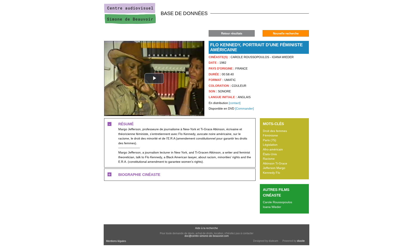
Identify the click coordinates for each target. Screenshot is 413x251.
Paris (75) (269, 140)
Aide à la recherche (206, 228)
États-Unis (270, 154)
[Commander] (244, 108)
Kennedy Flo (271, 172)
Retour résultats (231, 33)
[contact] (234, 103)
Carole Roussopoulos (277, 202)
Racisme (269, 158)
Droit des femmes (275, 131)
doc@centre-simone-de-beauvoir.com (207, 236)
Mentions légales (116, 241)
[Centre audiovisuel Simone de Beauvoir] (130, 23)
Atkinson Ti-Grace (275, 163)
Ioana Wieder (272, 207)
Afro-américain (273, 149)
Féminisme (270, 135)
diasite (301, 241)
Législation (270, 144)
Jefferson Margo (274, 168)
